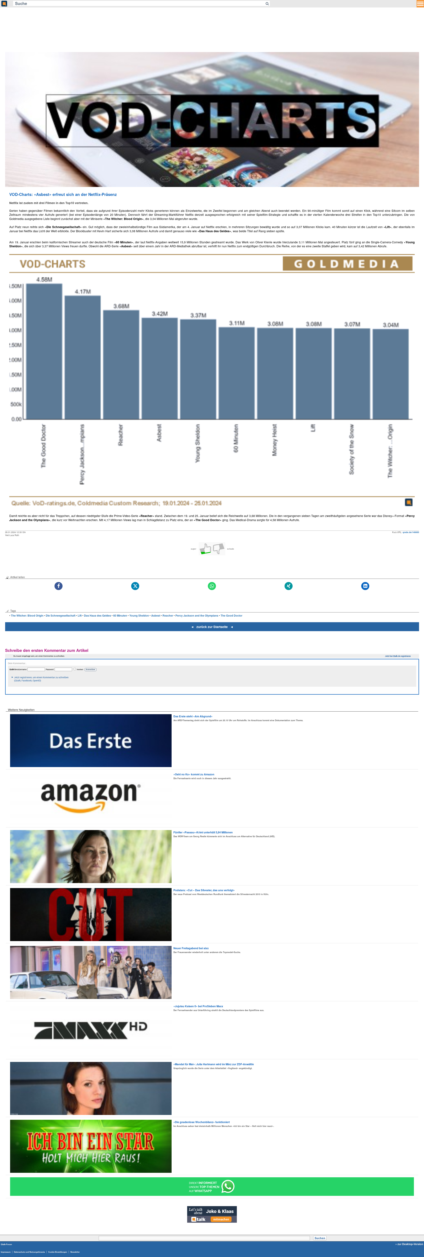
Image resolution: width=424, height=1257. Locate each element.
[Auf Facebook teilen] (59, 586)
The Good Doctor (231, 615)
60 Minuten (120, 615)
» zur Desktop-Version (409, 1244)
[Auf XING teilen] (289, 586)
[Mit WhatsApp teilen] (212, 586)
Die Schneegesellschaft (60, 615)
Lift (80, 615)
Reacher (167, 615)
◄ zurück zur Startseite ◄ (212, 626)
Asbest (155, 615)
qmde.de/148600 (411, 532)
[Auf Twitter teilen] (135, 586)
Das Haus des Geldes (97, 615)
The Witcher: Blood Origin (27, 615)
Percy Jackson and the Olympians (196, 615)
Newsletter (75, 1252)
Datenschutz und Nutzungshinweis (29, 1252)
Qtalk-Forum (6, 1244)
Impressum (6, 1252)
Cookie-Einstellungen (57, 1252)
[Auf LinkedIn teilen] (365, 586)
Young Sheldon (139, 615)
